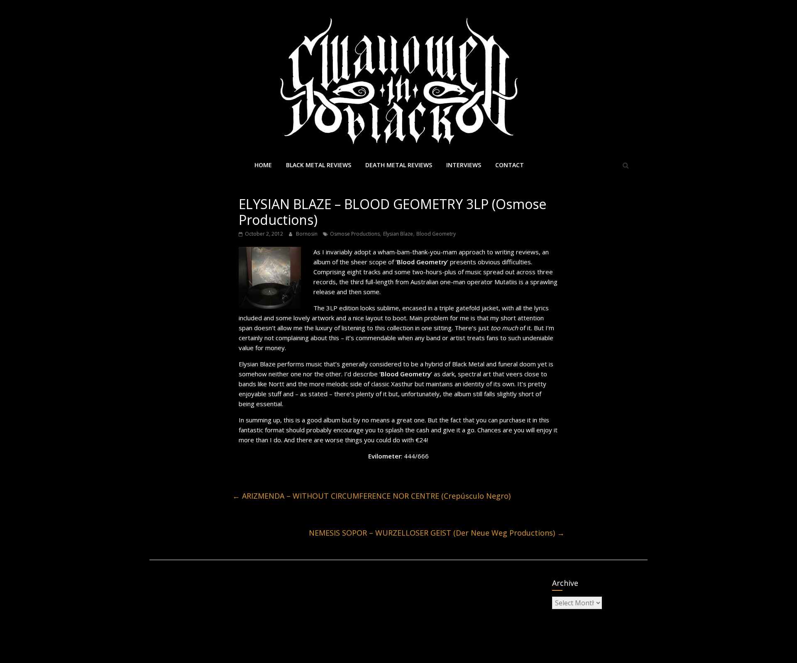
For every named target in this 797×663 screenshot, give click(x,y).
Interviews (463, 165)
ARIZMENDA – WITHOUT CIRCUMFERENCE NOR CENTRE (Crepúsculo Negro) (371, 496)
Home (263, 165)
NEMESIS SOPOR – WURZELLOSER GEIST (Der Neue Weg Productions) (437, 533)
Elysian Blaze (398, 233)
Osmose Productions (355, 233)
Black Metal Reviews (318, 165)
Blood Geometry (436, 233)
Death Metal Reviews (398, 165)
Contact (509, 165)
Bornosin (307, 233)
